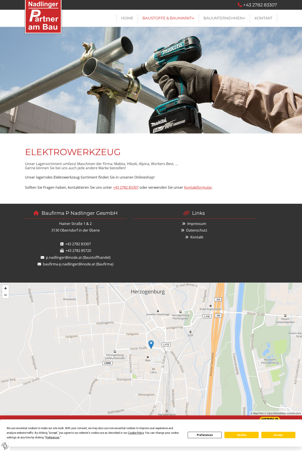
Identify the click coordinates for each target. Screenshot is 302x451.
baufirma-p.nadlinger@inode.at (69, 264)
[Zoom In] (5, 288)
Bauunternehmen (223, 18)
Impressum (196, 223)
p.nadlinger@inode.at (64, 257)
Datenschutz (196, 230)
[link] (168, 18)
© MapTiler (257, 413)
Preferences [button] (52, 437)
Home (127, 18)
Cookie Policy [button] (136, 432)
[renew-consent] (5, 446)
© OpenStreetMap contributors (282, 413)
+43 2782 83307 (260, 5)
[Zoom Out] (5, 295)
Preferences (205, 435)
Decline (241, 435)
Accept (278, 435)
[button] (151, 344)
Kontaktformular (198, 187)
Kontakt (263, 18)
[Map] (151, 349)
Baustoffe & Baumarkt (167, 18)
